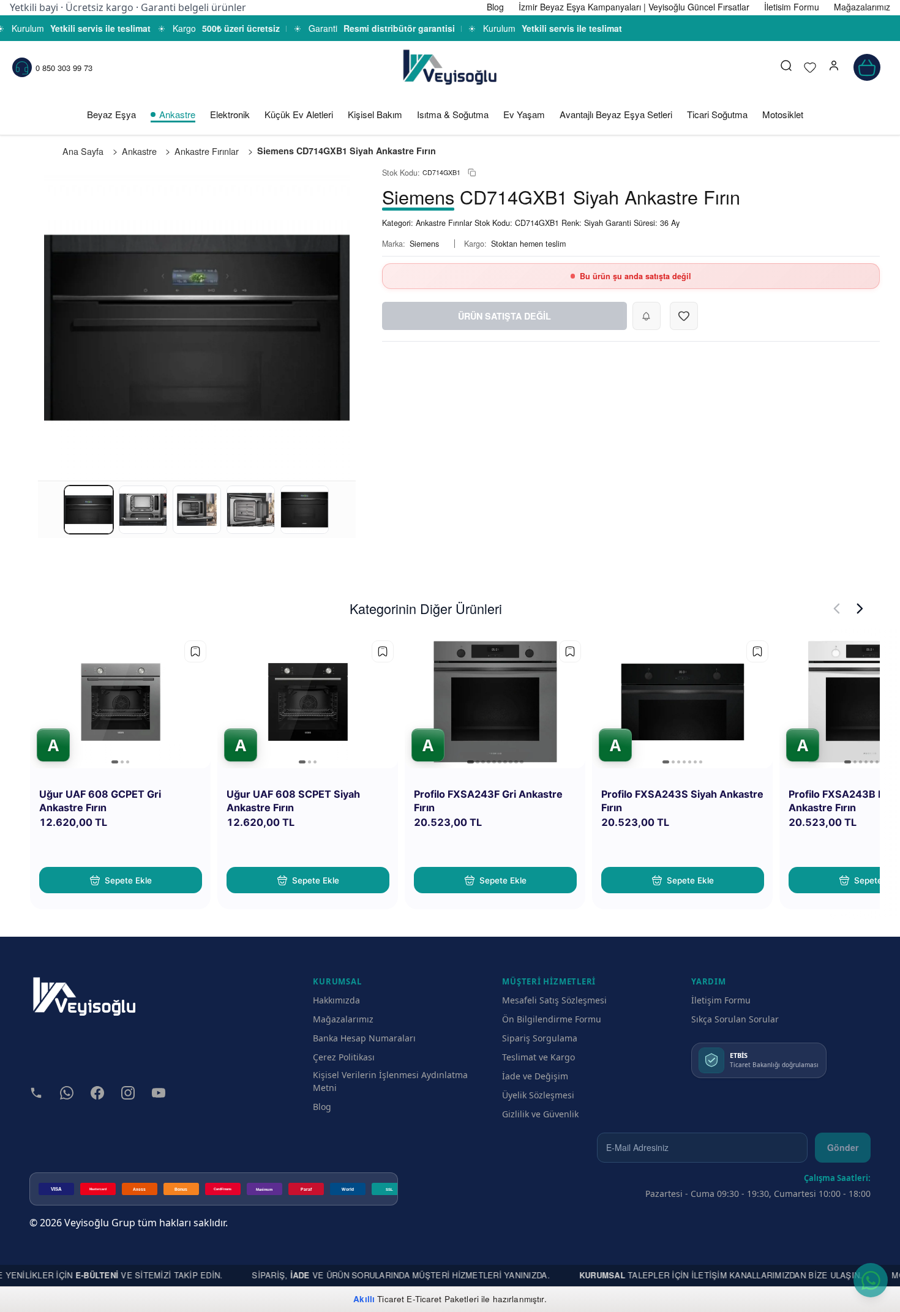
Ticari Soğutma (717, 114)
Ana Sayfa (82, 150)
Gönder (842, 1147)
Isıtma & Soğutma (453, 114)
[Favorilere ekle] (195, 651)
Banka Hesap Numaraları (364, 1038)
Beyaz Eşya (111, 114)
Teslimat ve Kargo (538, 1057)
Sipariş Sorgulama (539, 1038)
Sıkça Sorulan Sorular (735, 1019)
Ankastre (177, 114)
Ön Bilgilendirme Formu (551, 1019)
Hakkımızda (336, 1000)
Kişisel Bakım (375, 114)
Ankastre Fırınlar (206, 150)
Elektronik (230, 114)
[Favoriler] (810, 67)
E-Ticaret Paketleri (443, 1299)
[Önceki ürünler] (837, 608)
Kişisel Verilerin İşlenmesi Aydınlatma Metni (390, 1081)
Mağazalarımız (343, 1019)
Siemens (424, 243)
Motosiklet (782, 114)
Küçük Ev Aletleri (298, 114)
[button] (834, 67)
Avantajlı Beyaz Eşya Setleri (616, 114)
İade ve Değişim (535, 1076)
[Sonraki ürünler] (860, 608)
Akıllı (364, 1299)
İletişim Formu (721, 1000)
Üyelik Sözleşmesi (538, 1095)
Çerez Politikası (344, 1057)
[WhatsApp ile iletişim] (870, 1280)
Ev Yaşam (524, 114)
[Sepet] (867, 67)
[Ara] (786, 67)
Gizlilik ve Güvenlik (540, 1114)
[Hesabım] (834, 67)
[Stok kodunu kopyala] (472, 173)
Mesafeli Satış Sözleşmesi (554, 1000)
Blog (322, 1106)
